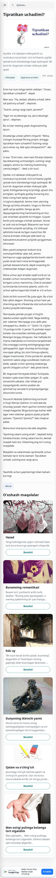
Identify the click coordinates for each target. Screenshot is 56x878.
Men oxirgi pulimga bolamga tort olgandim (26, 829)
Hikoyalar (10, 77)
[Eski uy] (28, 630)
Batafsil (28, 552)
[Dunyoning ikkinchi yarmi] (28, 695)
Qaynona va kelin (29, 77)
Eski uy (10, 651)
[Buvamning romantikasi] (28, 571)
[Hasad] (28, 516)
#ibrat (8, 486)
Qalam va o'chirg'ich (20, 767)
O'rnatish (47, 871)
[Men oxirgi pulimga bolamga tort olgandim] (28, 809)
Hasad (10, 537)
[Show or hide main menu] (4, 5)
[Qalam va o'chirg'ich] (28, 754)
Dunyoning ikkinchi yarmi (24, 718)
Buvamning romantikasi (22, 587)
